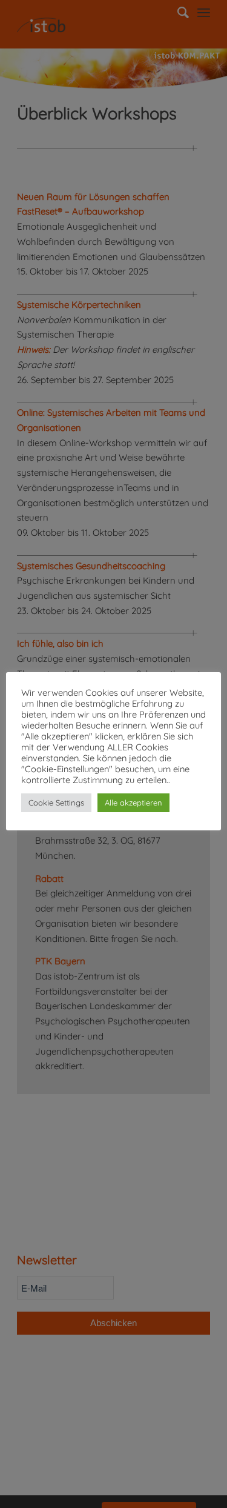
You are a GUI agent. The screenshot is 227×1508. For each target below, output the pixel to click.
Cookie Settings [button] (56, 802)
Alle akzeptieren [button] (133, 802)
